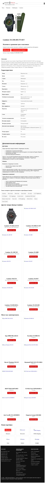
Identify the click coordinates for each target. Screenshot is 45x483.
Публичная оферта (20, 468)
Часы (3, 7)
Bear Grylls (10, 193)
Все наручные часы (5, 451)
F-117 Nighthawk (37, 193)
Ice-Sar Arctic (20, 196)
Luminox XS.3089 (33, 252)
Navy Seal (14, 198)
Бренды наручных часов (6, 459)
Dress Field (23, 193)
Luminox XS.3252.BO (33, 305)
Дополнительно (19, 472)
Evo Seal (30, 193)
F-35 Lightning (12, 196)
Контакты (18, 462)
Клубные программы (35, 461)
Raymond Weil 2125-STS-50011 (33, 362)
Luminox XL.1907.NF (11, 252)
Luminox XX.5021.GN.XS (11, 226)
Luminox (21, 7)
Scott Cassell (4, 201)
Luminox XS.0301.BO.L (11, 305)
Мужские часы (4, 453)
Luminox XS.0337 (33, 278)
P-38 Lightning (22, 198)
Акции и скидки (34, 454)
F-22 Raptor (4, 196)
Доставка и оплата (20, 456)
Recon (36, 198)
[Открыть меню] (3, 3)
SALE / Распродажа (35, 451)
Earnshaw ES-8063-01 (33, 336)
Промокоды (33, 453)
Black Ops (17, 193)
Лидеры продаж (4, 457)
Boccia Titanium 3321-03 (11, 362)
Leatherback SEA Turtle (30, 196)
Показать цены (11, 230)
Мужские (8, 7)
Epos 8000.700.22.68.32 (11, 336)
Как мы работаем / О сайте (21, 455)
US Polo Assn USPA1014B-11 (33, 388)
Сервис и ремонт (34, 464)
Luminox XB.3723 (11, 278)
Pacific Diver (29, 198)
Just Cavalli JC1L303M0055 (12, 415)
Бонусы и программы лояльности (35, 457)
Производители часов (5, 460)
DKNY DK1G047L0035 (11, 388)
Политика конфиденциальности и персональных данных (21, 465)
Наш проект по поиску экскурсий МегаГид (21, 474)
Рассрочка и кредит (35, 463)
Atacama (4, 193)
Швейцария (14, 7)
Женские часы (4, 454)
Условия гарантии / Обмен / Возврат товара (22, 459)
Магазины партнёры (20, 461)
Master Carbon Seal (6, 198)
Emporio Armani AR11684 (33, 415)
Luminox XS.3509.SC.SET (33, 226)
